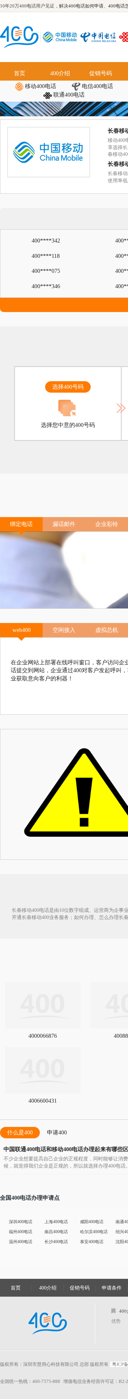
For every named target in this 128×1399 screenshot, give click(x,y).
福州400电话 (20, 1231)
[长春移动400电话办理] (61, 37)
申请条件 (112, 1288)
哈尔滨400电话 (94, 1231)
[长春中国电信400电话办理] (99, 37)
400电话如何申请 (85, 6)
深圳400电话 (20, 1221)
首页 (19, 73)
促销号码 (100, 73)
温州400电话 (20, 1241)
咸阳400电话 (91, 1221)
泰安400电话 (91, 1241)
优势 (116, 1321)
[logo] (47, 1323)
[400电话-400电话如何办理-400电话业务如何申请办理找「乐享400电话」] (19, 37)
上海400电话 (56, 1221)
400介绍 (60, 73)
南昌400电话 (56, 1231)
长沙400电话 (56, 1241)
